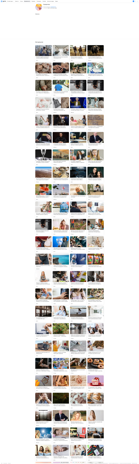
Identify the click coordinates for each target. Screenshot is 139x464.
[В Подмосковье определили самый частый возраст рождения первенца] (43, 244)
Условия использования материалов (125, 463)
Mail (1, 463)
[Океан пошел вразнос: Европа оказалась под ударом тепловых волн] (61, 262)
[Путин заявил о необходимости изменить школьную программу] (61, 418)
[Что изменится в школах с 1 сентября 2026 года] (43, 314)
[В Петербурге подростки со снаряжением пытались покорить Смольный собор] (78, 88)
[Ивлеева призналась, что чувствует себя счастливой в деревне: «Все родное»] (78, 418)
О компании (5, 463)
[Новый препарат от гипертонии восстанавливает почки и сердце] (61, 296)
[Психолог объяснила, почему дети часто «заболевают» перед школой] (43, 366)
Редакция (95, 463)
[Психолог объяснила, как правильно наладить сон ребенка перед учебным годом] (61, 453)
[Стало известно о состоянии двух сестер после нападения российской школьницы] (61, 88)
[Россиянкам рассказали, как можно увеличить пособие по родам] (95, 279)
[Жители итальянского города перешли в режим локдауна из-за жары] (43, 436)
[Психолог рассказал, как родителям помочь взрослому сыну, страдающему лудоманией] (95, 262)
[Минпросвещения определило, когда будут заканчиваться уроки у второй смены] (95, 436)
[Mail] (1, 1)
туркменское (53, 6)
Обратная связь (134, 463)
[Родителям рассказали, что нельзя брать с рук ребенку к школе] (61, 314)
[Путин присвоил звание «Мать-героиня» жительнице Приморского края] (95, 140)
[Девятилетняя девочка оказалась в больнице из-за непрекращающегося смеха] (61, 53)
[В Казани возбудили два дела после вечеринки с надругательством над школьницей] (43, 227)
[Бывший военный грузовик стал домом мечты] (43, 349)
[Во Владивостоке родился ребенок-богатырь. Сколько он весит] (43, 71)
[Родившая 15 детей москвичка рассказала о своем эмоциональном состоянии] (43, 105)
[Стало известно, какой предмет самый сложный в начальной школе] (95, 331)
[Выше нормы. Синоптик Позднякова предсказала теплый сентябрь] (61, 366)
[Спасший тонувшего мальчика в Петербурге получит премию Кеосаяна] (43, 157)
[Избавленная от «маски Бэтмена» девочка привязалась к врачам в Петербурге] (78, 349)
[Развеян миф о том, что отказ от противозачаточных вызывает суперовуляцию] (78, 296)
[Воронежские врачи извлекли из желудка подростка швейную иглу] (95, 71)
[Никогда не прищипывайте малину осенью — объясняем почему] (61, 331)
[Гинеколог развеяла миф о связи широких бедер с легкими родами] (95, 244)
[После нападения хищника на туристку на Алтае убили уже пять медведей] (95, 53)
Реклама (9, 463)
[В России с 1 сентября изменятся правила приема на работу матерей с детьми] (43, 210)
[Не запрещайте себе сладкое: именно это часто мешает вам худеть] (95, 383)
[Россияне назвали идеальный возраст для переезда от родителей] (43, 331)
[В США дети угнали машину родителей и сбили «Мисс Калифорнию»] (78, 175)
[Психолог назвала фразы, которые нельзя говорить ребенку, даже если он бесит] (78, 123)
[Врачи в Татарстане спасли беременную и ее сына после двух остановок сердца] (95, 210)
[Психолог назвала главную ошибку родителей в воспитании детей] (43, 279)
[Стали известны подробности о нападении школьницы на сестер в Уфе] (95, 88)
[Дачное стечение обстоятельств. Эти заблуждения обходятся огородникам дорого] (78, 227)
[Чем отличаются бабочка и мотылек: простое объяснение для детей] (43, 383)
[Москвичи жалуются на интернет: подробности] (78, 366)
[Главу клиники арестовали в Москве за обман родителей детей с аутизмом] (78, 140)
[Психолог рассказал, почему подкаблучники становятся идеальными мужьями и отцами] (78, 453)
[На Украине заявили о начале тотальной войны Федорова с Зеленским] (61, 140)
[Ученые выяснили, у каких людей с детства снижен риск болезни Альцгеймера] (61, 227)
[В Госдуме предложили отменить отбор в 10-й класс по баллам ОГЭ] (61, 175)
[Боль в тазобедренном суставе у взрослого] (43, 262)
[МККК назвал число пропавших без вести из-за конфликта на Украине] (61, 192)
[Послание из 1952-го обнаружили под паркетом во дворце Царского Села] (95, 123)
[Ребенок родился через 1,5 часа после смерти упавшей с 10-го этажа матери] (78, 383)
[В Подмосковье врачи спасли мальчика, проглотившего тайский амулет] (78, 262)
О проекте (91, 463)
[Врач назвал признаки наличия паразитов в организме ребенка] (95, 105)
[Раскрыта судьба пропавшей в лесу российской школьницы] (43, 53)
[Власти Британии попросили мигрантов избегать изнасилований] (61, 157)
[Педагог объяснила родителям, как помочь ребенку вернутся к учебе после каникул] (43, 123)
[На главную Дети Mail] (4, 1)
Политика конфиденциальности (114, 463)
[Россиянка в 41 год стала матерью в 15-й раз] (78, 192)
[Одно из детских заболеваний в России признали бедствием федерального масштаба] (95, 157)
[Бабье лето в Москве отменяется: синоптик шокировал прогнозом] (78, 331)
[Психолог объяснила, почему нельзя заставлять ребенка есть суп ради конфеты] (61, 279)
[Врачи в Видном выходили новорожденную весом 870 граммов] (78, 401)
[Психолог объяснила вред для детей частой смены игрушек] (78, 279)
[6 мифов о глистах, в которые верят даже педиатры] (61, 349)
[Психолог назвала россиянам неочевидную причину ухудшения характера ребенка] (43, 401)
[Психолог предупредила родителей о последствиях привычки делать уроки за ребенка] (95, 227)
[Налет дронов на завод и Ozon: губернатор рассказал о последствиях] (78, 436)
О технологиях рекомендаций (103, 463)
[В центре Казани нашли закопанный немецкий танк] (61, 105)
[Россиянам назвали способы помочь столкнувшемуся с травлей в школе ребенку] (95, 192)
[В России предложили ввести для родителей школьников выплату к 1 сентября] (61, 210)
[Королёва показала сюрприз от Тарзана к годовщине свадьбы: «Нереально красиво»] (95, 175)
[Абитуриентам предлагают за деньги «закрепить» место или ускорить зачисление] (61, 244)
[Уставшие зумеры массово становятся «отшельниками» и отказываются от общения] (78, 314)
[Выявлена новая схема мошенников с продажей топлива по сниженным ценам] (78, 244)
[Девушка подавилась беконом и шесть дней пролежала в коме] (95, 314)
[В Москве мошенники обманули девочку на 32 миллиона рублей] (43, 140)
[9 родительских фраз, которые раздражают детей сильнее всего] (61, 71)
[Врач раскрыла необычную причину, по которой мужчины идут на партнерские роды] (43, 296)
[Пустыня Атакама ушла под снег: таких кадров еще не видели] (43, 175)
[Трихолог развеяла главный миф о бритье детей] (95, 418)
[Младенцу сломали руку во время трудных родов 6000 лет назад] (78, 71)
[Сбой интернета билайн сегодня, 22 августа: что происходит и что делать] (78, 210)
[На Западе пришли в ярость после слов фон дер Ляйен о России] (78, 105)
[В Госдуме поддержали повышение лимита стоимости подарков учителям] (78, 157)
